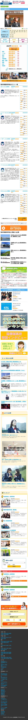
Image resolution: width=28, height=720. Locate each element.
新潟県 (2, 637)
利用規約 (2, 713)
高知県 (2, 654)
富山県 (7, 637)
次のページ (23, 223)
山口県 (2, 653)
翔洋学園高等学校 (5, 9)
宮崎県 (5, 658)
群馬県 (5, 642)
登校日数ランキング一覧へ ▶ (16, 580)
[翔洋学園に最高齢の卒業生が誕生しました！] (5, 257)
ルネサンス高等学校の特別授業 (4, 686)
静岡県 (7, 645)
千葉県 (11, 641)
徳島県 (5, 653)
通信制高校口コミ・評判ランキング (4, 699)
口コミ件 (14, 49)
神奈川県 (5, 641)
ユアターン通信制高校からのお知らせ (4, 705)
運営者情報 (3, 711)
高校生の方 (3, 690)
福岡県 (2, 657)
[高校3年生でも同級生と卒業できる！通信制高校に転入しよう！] (14, 466)
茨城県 (2, 642)
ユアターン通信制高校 (13, 717)
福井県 (2, 638)
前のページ (3, 223)
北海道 (2, 633)
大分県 (2, 658)
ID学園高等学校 (4, 539)
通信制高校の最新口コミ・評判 (4, 702)
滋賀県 (10, 648)
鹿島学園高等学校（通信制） (10, 509)
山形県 (5, 634)
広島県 (10, 652)
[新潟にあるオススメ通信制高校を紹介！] (5, 250)
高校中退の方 (3, 691)
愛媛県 (10, 653)
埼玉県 (8, 641)
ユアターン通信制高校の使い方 (4, 708)
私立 (5, 564)
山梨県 (5, 638)
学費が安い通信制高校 (4, 665)
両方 (14, 564)
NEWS (2, 669)
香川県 (7, 653)
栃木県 (7, 642)
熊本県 (10, 657)
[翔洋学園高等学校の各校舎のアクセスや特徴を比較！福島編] (5, 261)
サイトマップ (3, 714)
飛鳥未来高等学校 (4, 677)
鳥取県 (2, 652)
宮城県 (10, 633)
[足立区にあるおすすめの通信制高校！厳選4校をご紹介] (5, 235)
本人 (9, 620)
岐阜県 (5, 645)
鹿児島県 (7, 658)
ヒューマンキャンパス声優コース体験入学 (4, 679)
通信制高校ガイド (4, 661)
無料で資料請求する (14, 624)
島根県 (5, 652)
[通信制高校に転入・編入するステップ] (14, 417)
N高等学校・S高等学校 (9, 496)
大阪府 (2, 648)
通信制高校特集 (3, 666)
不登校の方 (3, 694)
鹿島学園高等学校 (4, 673)
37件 (26, 28)
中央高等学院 (4, 548)
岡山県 (7, 652)
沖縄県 (11, 658)
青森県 (5, 633)
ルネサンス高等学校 (4, 676)
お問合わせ (3, 712)
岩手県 (7, 633)
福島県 (7, 634)
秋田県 (2, 634)
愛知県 (2, 645)
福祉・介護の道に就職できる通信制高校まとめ (11, 459)
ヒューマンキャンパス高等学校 (8, 530)
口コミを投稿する (22, 219)
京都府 (7, 648)
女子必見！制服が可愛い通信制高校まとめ (11, 361)
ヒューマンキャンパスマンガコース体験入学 (4, 682)
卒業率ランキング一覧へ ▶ (16, 596)
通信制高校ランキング (4, 663)
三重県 (10, 645)
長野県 (5, 637)
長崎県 (7, 657)
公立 (9, 564)
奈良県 (2, 649)
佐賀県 (5, 657)
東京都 (2, 641)
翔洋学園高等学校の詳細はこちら (14, 80)
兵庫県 (5, 648)
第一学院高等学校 (8, 520)
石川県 (10, 637)
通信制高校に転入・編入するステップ (9, 435)
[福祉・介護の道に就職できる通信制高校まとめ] (14, 441)
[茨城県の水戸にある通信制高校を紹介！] (5, 242)
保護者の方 (3, 693)
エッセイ (2, 668)
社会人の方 (3, 692)
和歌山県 (5, 649)
